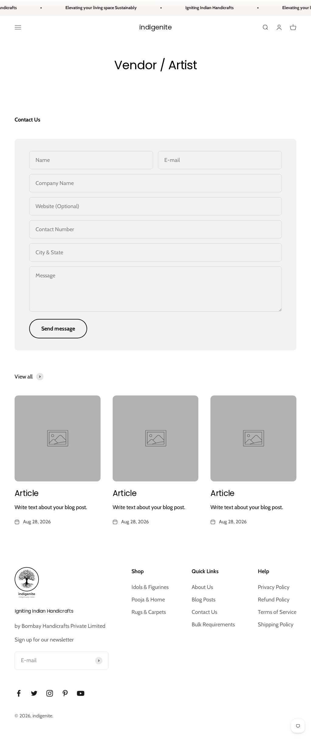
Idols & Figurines (150, 587)
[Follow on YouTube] (81, 693)
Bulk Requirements (213, 624)
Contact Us (204, 612)
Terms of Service (277, 612)
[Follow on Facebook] (19, 693)
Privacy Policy (273, 587)
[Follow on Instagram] (50, 693)
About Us (202, 587)
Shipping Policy (275, 624)
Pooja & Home (148, 599)
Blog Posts (203, 599)
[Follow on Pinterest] (65, 693)
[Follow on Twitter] (34, 693)
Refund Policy (273, 599)
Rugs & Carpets (149, 612)
